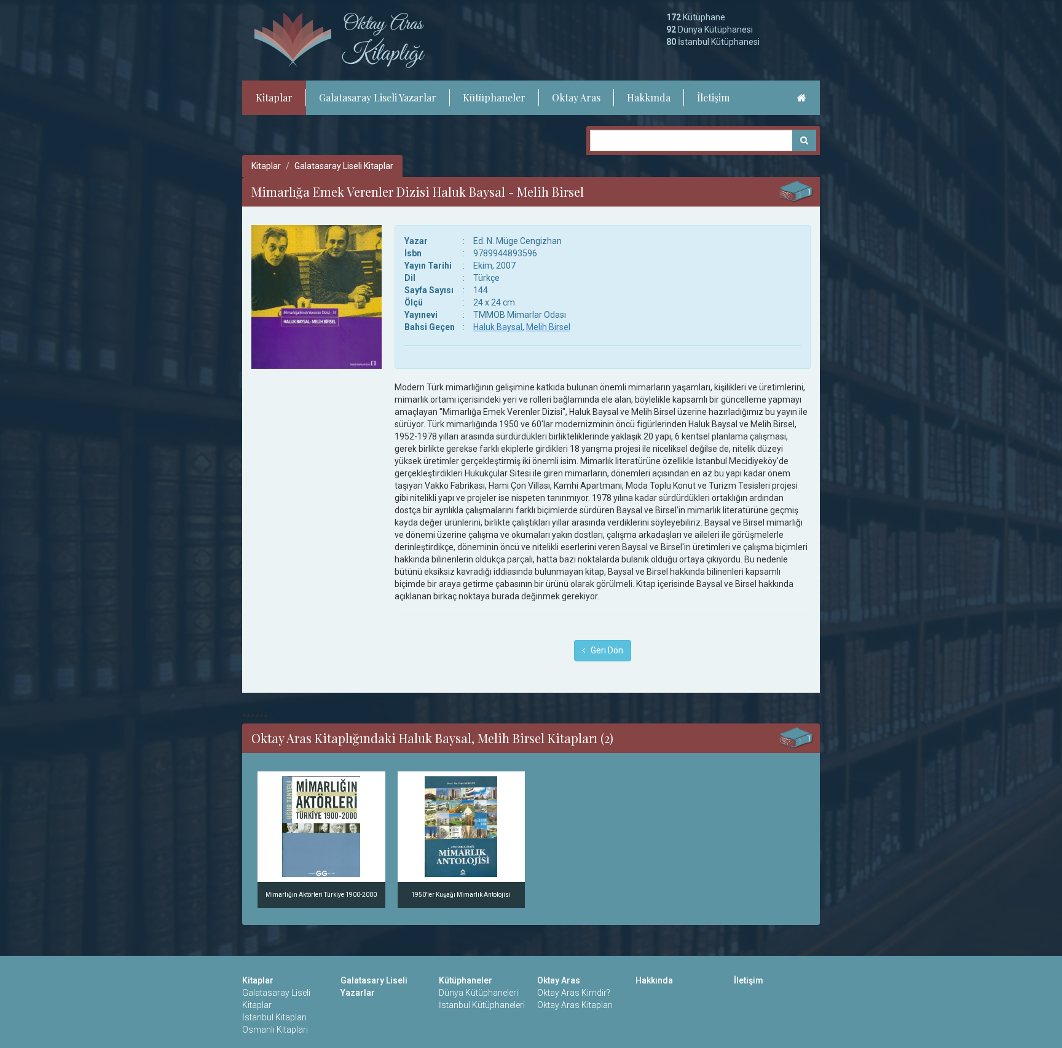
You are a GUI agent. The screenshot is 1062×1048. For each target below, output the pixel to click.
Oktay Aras (576, 97)
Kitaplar (274, 97)
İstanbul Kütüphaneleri (482, 1005)
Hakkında (649, 97)
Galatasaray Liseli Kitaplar (343, 166)
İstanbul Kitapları (274, 1017)
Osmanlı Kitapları (275, 1029)
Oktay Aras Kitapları (575, 1005)
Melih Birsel (548, 327)
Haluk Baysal (497, 327)
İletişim (713, 97)
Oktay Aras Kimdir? (573, 993)
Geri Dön (604, 650)
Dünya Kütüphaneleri (478, 993)
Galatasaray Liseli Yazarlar (377, 97)
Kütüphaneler (494, 97)
